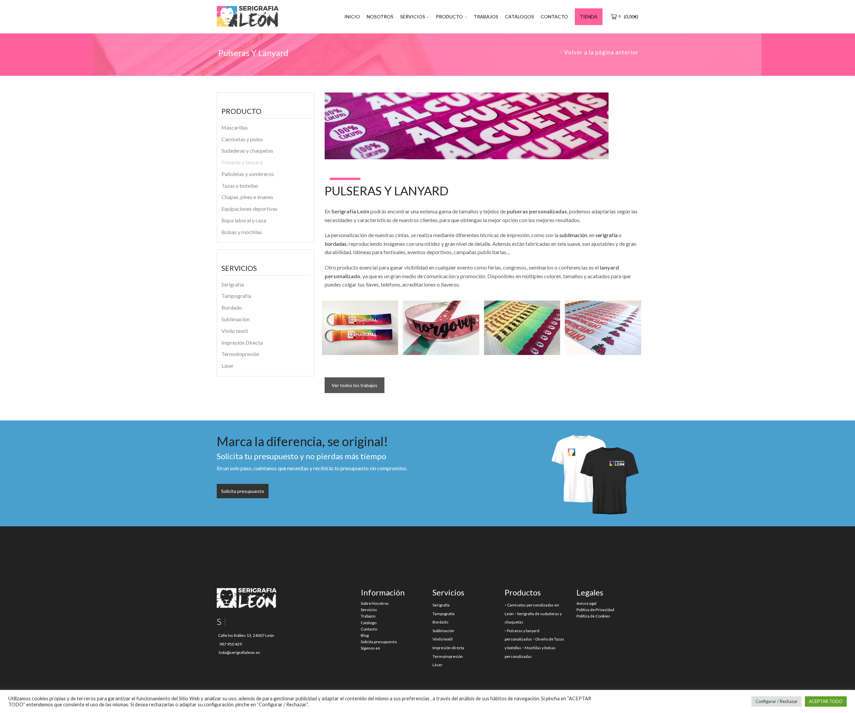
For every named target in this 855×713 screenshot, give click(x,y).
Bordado (231, 307)
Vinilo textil (234, 331)
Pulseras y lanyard (242, 162)
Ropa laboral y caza (243, 220)
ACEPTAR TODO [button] (826, 701)
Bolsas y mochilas (241, 232)
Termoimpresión (240, 354)
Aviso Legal (586, 603)
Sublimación (235, 319)
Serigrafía (232, 284)
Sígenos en (370, 648)
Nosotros (380, 16)
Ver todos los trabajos (354, 385)
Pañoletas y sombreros (247, 174)
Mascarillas (234, 127)
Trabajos (486, 16)
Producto (449, 16)
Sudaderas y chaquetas (247, 150)
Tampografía (236, 296)
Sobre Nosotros (375, 603)
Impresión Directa (242, 342)
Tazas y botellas (239, 185)
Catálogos (519, 16)
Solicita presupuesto (379, 641)
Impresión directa (448, 647)
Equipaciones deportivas (249, 208)
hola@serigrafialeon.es (238, 652)
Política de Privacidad (595, 609)
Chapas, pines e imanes (247, 197)
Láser (227, 365)
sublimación (573, 235)
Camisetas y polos (242, 139)
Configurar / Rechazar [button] (776, 701)
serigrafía (606, 235)
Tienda (588, 16)
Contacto (554, 16)
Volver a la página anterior (601, 52)
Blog (365, 635)
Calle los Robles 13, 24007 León (245, 635)
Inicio (352, 16)
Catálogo (368, 622)
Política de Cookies (593, 615)
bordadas (336, 243)
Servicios (412, 16)
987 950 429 (230, 644)
